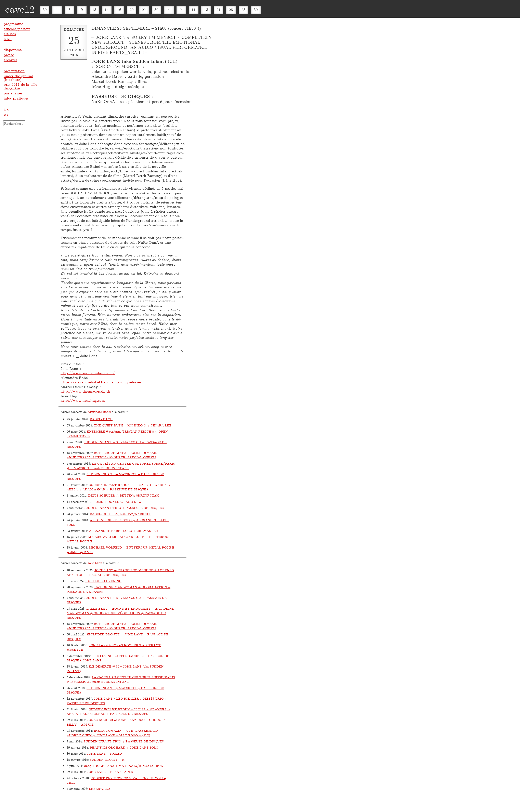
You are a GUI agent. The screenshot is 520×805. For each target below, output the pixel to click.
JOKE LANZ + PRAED (104, 753)
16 (119, 9)
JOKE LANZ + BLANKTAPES (110, 771)
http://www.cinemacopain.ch (85, 391)
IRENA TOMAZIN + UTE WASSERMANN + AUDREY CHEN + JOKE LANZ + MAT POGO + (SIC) (114, 732)
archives (10, 59)
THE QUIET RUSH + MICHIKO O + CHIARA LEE (132, 425)
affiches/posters (17, 28)
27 (144, 9)
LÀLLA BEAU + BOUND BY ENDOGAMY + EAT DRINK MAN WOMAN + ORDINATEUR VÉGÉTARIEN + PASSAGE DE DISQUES (120, 613)
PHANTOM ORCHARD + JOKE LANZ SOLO (124, 747)
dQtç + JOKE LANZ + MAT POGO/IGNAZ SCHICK (123, 765)
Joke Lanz (95, 562)
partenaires (13, 93)
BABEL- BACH (101, 419)
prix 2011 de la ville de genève (20, 86)
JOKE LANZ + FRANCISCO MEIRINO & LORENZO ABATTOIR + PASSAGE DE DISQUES (120, 572)
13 (94, 9)
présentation (14, 70)
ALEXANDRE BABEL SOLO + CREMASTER (123, 530)
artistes (10, 33)
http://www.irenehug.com (83, 400)
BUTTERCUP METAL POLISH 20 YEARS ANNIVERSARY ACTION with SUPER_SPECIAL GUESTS (112, 455)
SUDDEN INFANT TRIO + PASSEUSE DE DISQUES (124, 507)
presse (9, 54)
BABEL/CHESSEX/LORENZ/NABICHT (120, 514)
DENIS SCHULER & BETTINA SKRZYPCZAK (123, 495)
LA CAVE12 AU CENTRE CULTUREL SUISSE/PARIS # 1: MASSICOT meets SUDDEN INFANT (121, 465)
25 (231, 9)
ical (6, 109)
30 (45, 9)
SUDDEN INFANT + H (107, 759)
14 (107, 9)
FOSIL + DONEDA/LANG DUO (117, 501)
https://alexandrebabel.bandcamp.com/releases (101, 382)
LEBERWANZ (99, 788)
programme (13, 23)
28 (243, 9)
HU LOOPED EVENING (103, 581)
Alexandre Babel (99, 411)
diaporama (13, 49)
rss (6, 114)
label (8, 38)
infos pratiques (16, 98)
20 (132, 9)
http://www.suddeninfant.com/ (88, 372)
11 (194, 9)
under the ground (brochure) (18, 77)
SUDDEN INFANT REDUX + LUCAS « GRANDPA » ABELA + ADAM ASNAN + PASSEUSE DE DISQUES (118, 487)
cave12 (20, 9)
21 (219, 9)
